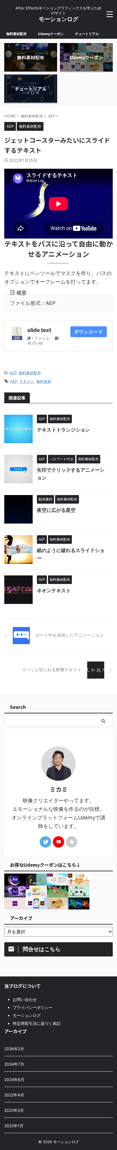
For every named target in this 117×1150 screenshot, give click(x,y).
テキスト (26, 381)
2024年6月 (14, 1079)
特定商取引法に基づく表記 (36, 1023)
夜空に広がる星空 (56, 510)
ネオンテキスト (54, 590)
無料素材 (43, 381)
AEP (13, 373)
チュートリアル (87, 34)
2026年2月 (14, 1048)
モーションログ (58, 19)
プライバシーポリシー (33, 1007)
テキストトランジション (63, 430)
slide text (39, 330)
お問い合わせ (25, 999)
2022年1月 (14, 1125)
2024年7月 (14, 1064)
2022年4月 (14, 1094)
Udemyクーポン (51, 34)
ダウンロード (88, 332)
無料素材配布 (16, 34)
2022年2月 (14, 1110)
